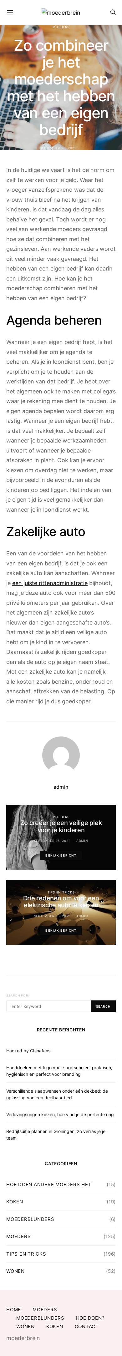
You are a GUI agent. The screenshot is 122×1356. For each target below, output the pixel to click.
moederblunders (30, 1219)
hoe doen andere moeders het (48, 1184)
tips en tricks (61, 892)
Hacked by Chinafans (28, 1050)
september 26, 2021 (58, 148)
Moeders (61, 27)
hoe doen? (90, 1318)
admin (61, 787)
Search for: (17, 995)
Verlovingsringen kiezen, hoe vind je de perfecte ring (60, 1114)
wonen (15, 1271)
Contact (87, 1326)
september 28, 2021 (52, 916)
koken (14, 1202)
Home (13, 1310)
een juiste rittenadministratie (50, 583)
